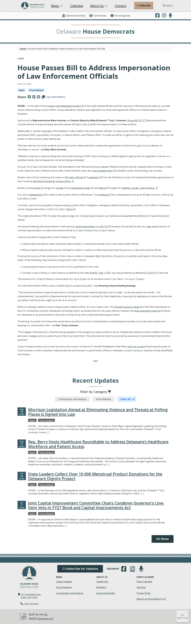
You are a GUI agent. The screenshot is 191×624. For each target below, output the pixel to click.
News (55, 5)
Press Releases (64, 587)
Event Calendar (144, 581)
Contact (120, 5)
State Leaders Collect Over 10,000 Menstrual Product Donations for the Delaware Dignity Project (95, 476)
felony (69, 209)
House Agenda (122, 15)
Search (169, 5)
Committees (99, 15)
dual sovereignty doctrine (147, 310)
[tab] (72, 399)
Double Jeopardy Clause (127, 306)
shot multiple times (102, 170)
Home (23, 48)
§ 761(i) (150, 272)
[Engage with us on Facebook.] (157, 15)
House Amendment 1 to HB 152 (91, 226)
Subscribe (145, 5)
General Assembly (75, 15)
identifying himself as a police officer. (52, 181)
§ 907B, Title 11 (98, 272)
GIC (46, 614)
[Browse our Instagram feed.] (164, 15)
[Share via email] (38, 96)
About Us (97, 5)
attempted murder (81, 188)
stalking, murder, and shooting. (138, 188)
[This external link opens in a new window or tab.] (145, 120)
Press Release (36, 90)
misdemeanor (36, 194)
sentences (103, 194)
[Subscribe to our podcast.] (170, 15)
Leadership (102, 581)
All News (162, 539)
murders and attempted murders (64, 105)
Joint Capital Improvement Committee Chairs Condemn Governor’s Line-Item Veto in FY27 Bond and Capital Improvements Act (96, 505)
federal (102, 188)
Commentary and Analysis (69, 593)
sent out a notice (136, 346)
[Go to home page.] (32, 6)
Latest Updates (64, 581)
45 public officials (74, 177)
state (37, 188)
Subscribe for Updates (82, 569)
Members (101, 587)
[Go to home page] (29, 573)
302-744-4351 (31, 603)
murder (60, 188)
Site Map (141, 587)
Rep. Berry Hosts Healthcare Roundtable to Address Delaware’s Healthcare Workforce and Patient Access (98, 444)
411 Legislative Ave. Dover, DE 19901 (31, 596)
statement (93, 177)
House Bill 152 (134, 120)
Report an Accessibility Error (151, 598)
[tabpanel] (95, 470)
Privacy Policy (144, 593)
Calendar (76, 5)
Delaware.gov (45, 618)
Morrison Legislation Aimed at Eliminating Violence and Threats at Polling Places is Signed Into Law (98, 412)
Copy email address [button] (55, 96)
